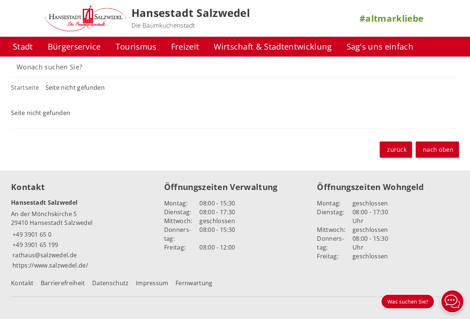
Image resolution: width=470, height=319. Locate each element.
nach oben (438, 150)
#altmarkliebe (391, 18)
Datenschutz (110, 283)
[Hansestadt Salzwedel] (82, 234)
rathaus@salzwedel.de (44, 255)
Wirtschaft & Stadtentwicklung (273, 46)
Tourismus (136, 46)
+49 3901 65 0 (31, 234)
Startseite (25, 87)
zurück (396, 150)
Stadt (23, 46)
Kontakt (22, 283)
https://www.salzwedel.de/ (49, 265)
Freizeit (185, 46)
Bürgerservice (74, 46)
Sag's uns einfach (380, 46)
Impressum (152, 283)
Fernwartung (194, 283)
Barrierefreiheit (63, 283)
